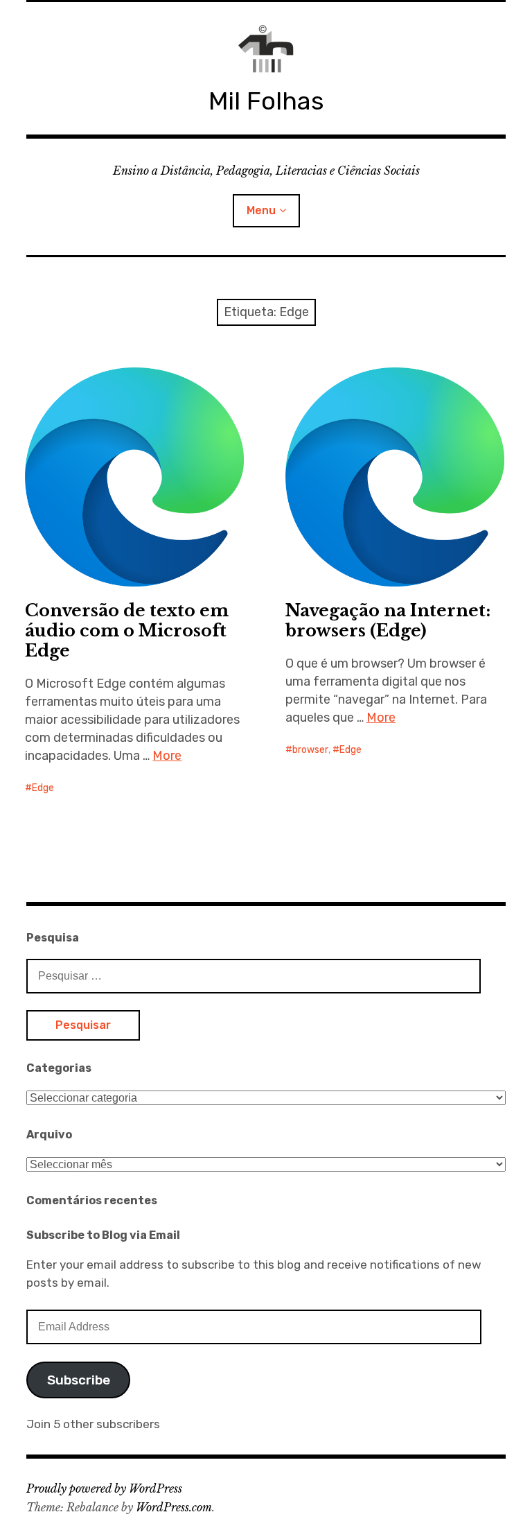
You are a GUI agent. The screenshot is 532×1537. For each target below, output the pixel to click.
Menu (261, 210)
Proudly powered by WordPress (104, 1488)
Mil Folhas (266, 101)
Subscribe (78, 1380)
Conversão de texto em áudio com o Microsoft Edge (127, 630)
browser (310, 750)
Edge (43, 788)
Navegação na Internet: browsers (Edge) (387, 620)
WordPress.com (174, 1507)
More (166, 755)
